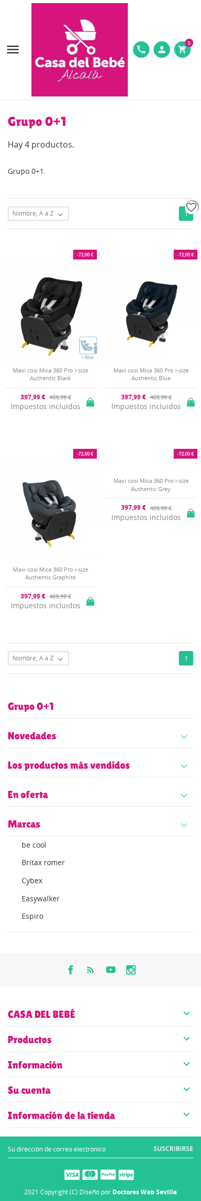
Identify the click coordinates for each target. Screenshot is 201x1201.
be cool (34, 845)
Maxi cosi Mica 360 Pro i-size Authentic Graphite (50, 573)
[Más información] (109, 679)
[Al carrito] (91, 400)
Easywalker (41, 898)
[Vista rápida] (92, 679)
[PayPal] (108, 1174)
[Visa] (72, 1174)
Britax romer (43, 862)
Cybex (32, 880)
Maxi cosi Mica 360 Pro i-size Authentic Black (50, 374)
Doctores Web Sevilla (144, 1192)
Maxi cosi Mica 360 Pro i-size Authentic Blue (151, 374)
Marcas (24, 824)
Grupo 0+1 (31, 706)
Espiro (32, 916)
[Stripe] (126, 1174)
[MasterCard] (90, 1174)
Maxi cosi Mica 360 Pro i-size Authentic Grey (151, 484)
